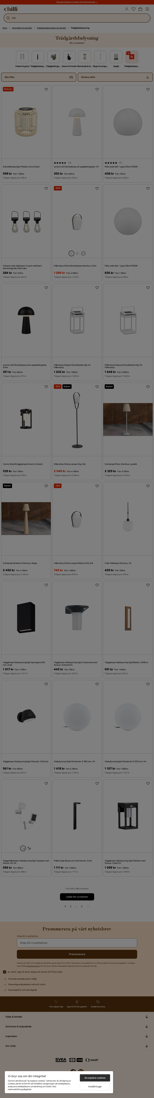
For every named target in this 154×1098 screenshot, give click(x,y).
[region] (59, 1082)
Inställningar (95, 1086)
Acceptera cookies (95, 1077)
